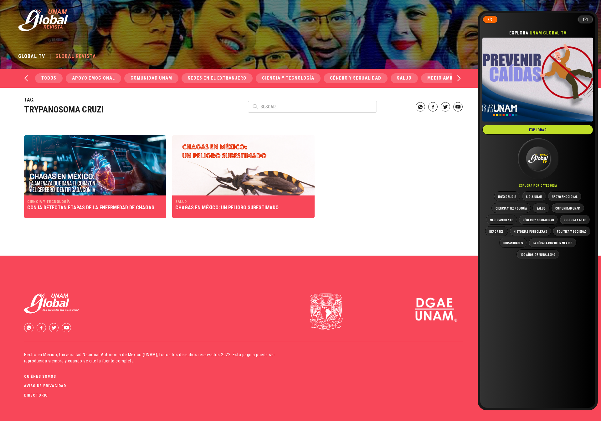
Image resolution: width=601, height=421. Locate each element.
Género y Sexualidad (355, 78)
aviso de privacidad (45, 386)
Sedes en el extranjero (217, 78)
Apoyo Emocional (93, 78)
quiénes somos (40, 376)
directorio (36, 395)
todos (48, 78)
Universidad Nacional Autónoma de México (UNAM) (108, 354)
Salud (404, 78)
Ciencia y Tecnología (288, 78)
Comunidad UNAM (151, 78)
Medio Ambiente (446, 78)
